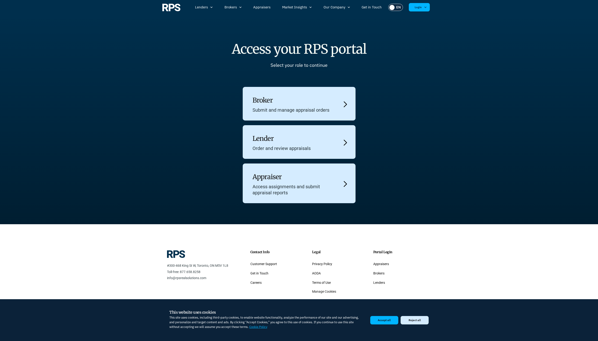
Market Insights (294, 7)
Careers (256, 282)
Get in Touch (372, 7)
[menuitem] (395, 7)
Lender (263, 138)
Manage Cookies (324, 291)
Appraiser (267, 177)
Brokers (230, 7)
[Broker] (345, 104)
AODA (316, 273)
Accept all (384, 320)
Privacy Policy (322, 264)
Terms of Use (321, 282)
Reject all (415, 320)
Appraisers (262, 7)
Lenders (201, 7)
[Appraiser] (345, 184)
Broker (263, 100)
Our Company (334, 7)
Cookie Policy (258, 327)
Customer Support (263, 264)
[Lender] (345, 142)
